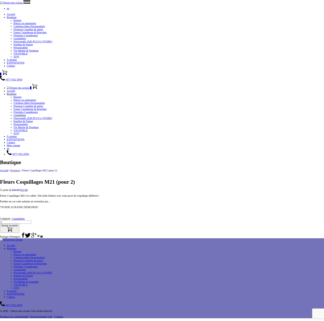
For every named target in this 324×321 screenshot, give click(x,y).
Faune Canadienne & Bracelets (30, 32)
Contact (11, 65)
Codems (58, 316)
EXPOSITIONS (15, 62)
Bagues (17, 20)
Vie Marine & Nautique (26, 50)
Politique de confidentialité (14, 316)
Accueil (11, 14)
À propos (12, 59)
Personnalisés (21, 47)
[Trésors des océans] (11, 2)
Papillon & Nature (23, 44)
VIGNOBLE (21, 53)
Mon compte (13, 145)
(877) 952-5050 (14, 79)
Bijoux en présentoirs (25, 23)
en (8, 8)
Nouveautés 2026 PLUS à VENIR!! (33, 41)
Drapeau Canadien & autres (28, 29)
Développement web (41, 316)
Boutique (12, 17)
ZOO (16, 56)
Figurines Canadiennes (26, 35)
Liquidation (20, 38)
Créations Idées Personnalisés (29, 26)
